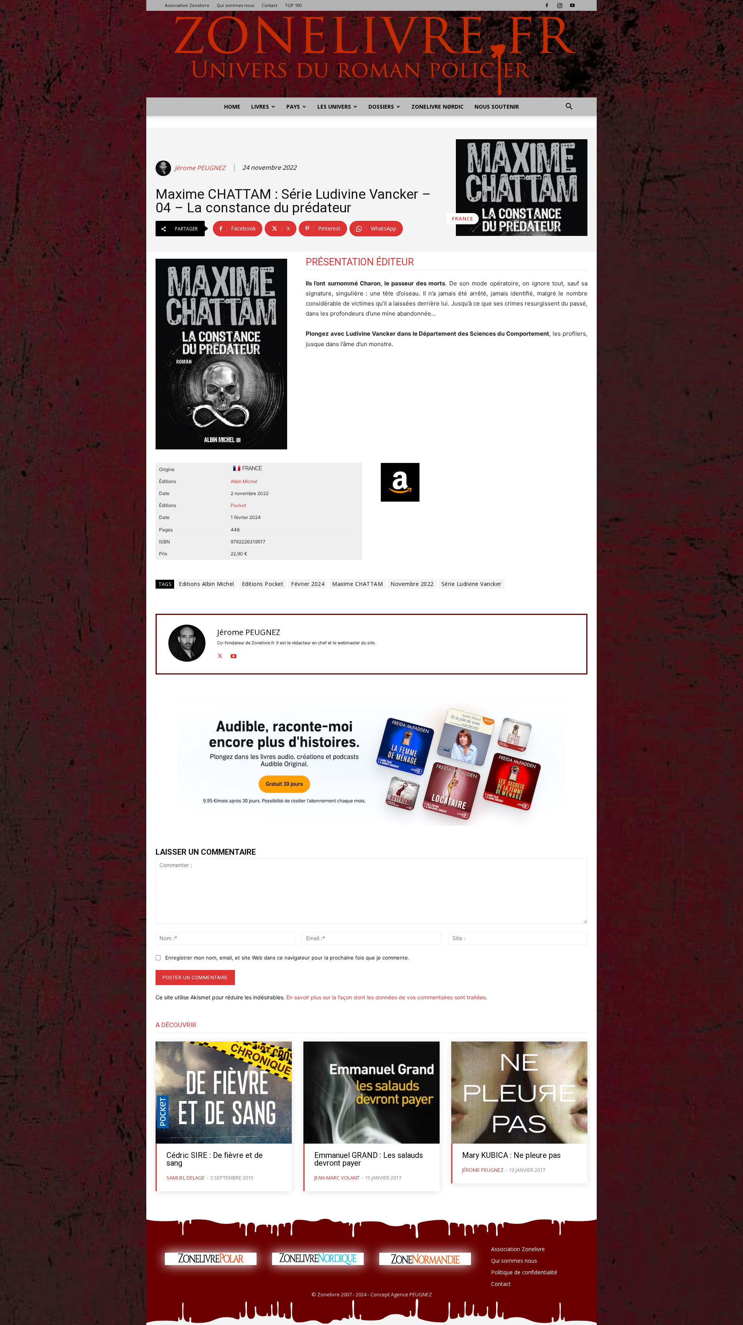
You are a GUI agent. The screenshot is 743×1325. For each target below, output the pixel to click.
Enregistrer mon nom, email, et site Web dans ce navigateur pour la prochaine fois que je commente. (287, 957)
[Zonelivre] (371, 54)
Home (232, 106)
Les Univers (334, 106)
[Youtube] (572, 5)
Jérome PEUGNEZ (200, 168)
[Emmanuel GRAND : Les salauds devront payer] (371, 1093)
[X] (220, 654)
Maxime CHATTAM (357, 583)
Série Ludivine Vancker (472, 583)
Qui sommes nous (235, 5)
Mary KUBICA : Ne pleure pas (511, 1155)
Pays (293, 106)
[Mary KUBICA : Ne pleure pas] (519, 1093)
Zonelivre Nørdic (437, 106)
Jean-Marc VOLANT (337, 1177)
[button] (569, 107)
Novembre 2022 (412, 583)
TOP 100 (293, 5)
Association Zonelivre (187, 5)
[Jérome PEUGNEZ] (164, 168)
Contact (269, 5)
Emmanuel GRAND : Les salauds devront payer (368, 1159)
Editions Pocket (263, 583)
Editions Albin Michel (206, 583)
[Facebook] (547, 5)
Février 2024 (307, 583)
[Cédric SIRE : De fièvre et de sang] (224, 1093)
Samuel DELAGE (185, 1177)
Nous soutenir (496, 106)
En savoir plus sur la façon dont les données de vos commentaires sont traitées (386, 997)
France (462, 218)
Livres (260, 106)
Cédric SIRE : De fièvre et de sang (214, 1159)
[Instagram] (559, 5)
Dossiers (381, 106)
